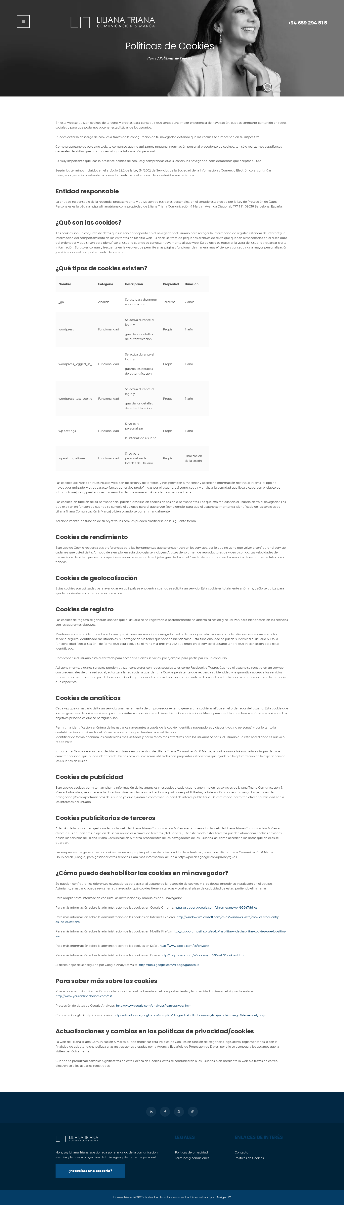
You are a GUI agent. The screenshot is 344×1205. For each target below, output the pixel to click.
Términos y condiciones (192, 1158)
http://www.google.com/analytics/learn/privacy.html (154, 1005)
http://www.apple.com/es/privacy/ (185, 946)
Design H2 (223, 1197)
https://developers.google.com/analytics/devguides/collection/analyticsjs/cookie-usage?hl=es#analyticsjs (189, 1015)
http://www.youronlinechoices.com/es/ (84, 996)
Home (151, 58)
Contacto (241, 1152)
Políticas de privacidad (191, 1152)
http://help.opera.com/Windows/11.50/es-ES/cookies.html (202, 955)
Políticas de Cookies (249, 1158)
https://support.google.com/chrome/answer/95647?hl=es (216, 907)
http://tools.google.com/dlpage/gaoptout (169, 965)
